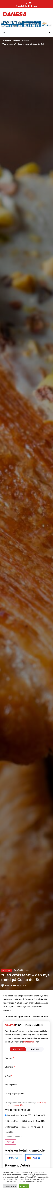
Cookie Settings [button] (10, 1186)
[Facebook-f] (22, 2)
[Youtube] (30, 2)
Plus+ (29, 1042)
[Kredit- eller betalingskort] (33, 1157)
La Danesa (6, 40)
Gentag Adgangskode (15, 1094)
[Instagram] (26, 2)
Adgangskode (11, 1085)
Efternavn (10, 1067)
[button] (49, 33)
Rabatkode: (10, 1132)
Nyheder (16, 40)
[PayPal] (13, 1157)
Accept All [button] (23, 1186)
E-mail (8, 1076)
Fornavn (9, 1058)
